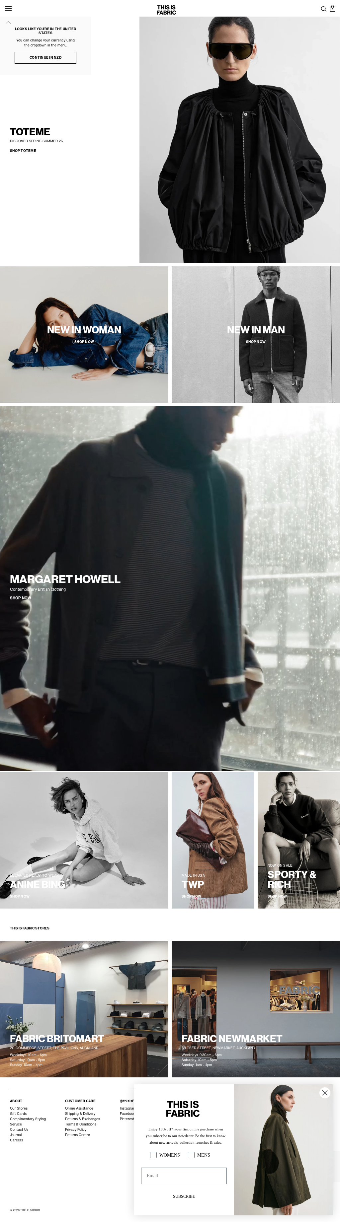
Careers (16, 1140)
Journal (16, 1135)
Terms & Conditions (80, 1124)
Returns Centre (77, 1135)
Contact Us (19, 1129)
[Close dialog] (325, 1093)
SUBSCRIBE (184, 1196)
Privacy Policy (75, 1129)
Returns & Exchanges (82, 1119)
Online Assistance (79, 1108)
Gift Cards (18, 1114)
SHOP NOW (20, 598)
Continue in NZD (45, 57)
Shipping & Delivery (80, 1114)
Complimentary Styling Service (28, 1121)
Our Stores (19, 1108)
